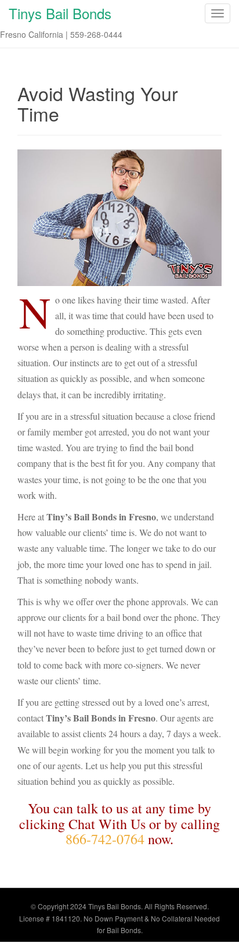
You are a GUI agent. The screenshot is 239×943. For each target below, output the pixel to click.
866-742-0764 (105, 839)
